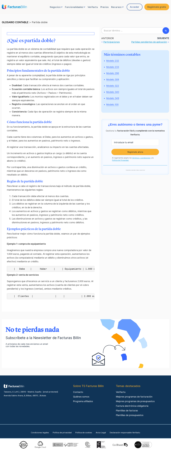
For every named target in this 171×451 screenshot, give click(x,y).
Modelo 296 (112, 73)
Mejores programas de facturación (134, 396)
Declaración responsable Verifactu (125, 432)
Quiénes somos (81, 396)
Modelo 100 (112, 104)
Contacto (78, 392)
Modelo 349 (112, 98)
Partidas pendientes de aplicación (149, 42)
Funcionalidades (74, 7)
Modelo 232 (112, 60)
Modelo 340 (112, 92)
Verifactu (93, 7)
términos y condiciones (141, 158)
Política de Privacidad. (120, 160)
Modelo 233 (112, 67)
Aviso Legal (101, 432)
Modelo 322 (112, 85)
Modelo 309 (112, 79)
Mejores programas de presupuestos (135, 401)
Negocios (55, 7)
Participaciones (111, 42)
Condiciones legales (40, 432)
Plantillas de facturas (127, 410)
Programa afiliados (83, 401)
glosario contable (15, 22)
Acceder (134, 7)
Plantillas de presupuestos (129, 415)
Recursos (116, 7)
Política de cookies (83, 432)
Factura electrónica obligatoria (132, 406)
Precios (104, 7)
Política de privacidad (62, 432)
